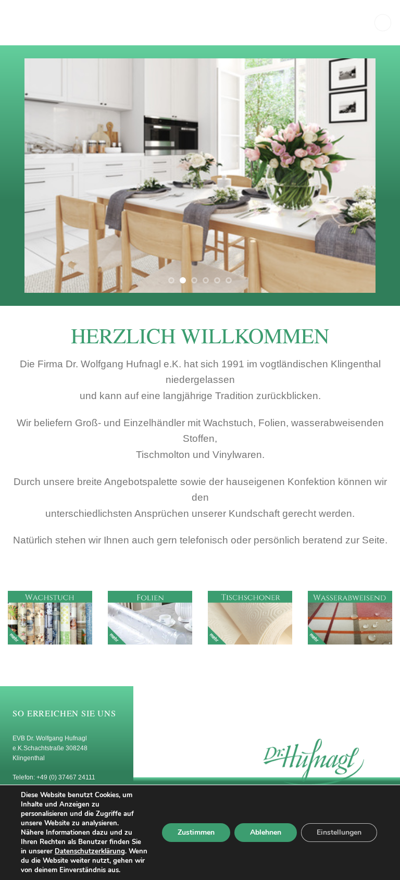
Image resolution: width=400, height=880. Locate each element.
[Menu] (382, 22)
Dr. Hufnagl (65, 23)
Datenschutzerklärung (90, 851)
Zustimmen (196, 832)
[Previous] (44, 175)
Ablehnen (265, 832)
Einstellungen (339, 832)
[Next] (355, 175)
